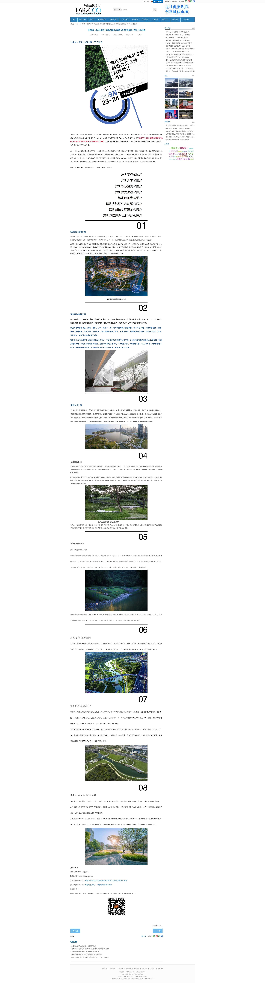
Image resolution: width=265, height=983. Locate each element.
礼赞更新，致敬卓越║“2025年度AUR (177, 40)
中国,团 (175, 154)
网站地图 (181, 1)
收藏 (144, 936)
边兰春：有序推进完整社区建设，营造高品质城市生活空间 (90, 949)
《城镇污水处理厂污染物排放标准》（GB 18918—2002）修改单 (180, 125)
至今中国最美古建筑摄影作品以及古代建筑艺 (180, 49)
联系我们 (152, 968)
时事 (83, 24)
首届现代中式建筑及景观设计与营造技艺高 (179, 54)
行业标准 (125, 19)
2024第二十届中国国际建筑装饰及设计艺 (179, 43)
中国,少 (177, 154)
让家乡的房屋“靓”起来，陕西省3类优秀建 (179, 60)
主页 (72, 24)
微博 (189, 1)
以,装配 (186, 159)
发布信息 (174, 1)
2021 (175, 156)
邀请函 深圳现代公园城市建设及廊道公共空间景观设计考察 (106, 880)
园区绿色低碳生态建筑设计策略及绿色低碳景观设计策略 (180, 131)
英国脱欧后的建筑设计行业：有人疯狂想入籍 (180, 71)
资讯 (77, 24)
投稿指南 (160, 968)
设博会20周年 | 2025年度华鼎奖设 (177, 37)
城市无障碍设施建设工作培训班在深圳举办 (85, 951)
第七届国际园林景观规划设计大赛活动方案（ (180, 63)
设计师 (92, 19)
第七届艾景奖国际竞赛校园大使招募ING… (179, 65)
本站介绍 (112, 968)
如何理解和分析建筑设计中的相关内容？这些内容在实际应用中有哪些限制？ (180, 137)
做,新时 (171, 156)
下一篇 (157, 931)
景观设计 (175, 148)
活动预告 (145, 19)
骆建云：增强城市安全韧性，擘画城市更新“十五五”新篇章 (90, 957)
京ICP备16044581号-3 (148, 978)
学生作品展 (114, 19)
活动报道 (155, 19)
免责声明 (128, 968)
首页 (73, 19)
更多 (193, 28)
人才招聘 (185, 19)
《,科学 (190, 154)
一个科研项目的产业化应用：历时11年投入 (179, 68)
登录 (148, 1)
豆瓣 (191, 1)
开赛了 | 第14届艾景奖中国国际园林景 (178, 46)
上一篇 (75, 931)
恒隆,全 (175, 159)
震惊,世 (184, 154)
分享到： (150, 936)
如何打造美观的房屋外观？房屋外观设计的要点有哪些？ (180, 134)
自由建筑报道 (88, 9)
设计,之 (180, 154)
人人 (194, 1)
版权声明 (144, 968)
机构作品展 (102, 19)
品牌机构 (82, 19)
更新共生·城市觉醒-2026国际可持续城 (178, 35)
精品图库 (135, 19)
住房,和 (172, 154)
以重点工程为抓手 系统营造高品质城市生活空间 (86, 954)
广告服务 (120, 968)
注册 (144, 1)
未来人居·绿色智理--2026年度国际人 (177, 32)
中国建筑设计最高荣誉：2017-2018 (177, 57)
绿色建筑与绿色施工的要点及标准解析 (178, 128)
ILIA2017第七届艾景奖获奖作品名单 (177, 51)
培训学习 (165, 19)
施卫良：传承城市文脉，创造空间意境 (83, 946)
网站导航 (167, 1)
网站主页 (104, 968)
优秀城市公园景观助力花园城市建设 (177, 139)
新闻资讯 (175, 19)
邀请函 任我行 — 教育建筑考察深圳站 (98, 885)
